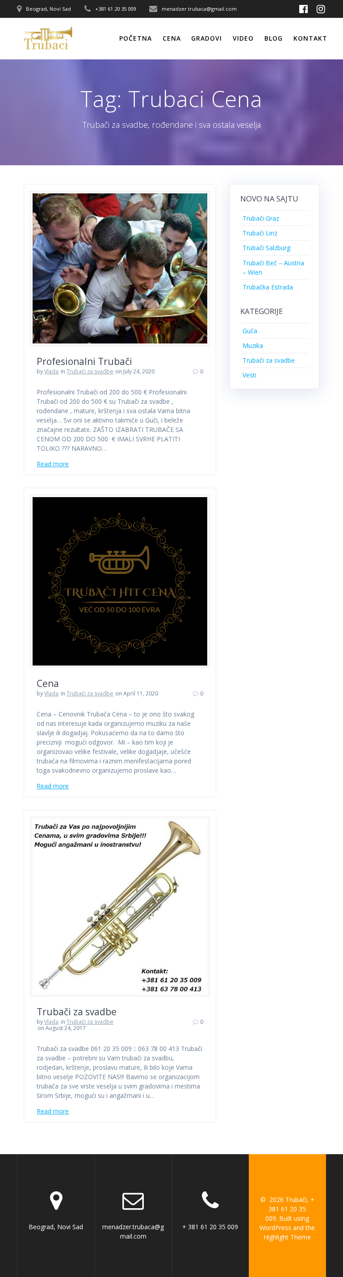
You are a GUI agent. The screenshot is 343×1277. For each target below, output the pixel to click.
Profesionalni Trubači (84, 361)
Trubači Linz (260, 233)
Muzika (253, 345)
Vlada (51, 371)
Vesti (249, 375)
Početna (135, 38)
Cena (172, 38)
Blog (273, 38)
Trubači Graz (261, 218)
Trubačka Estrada (268, 287)
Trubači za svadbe (90, 371)
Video (243, 38)
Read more (53, 464)
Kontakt (310, 38)
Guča (250, 331)
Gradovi (206, 38)
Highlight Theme (287, 1237)
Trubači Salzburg (266, 247)
